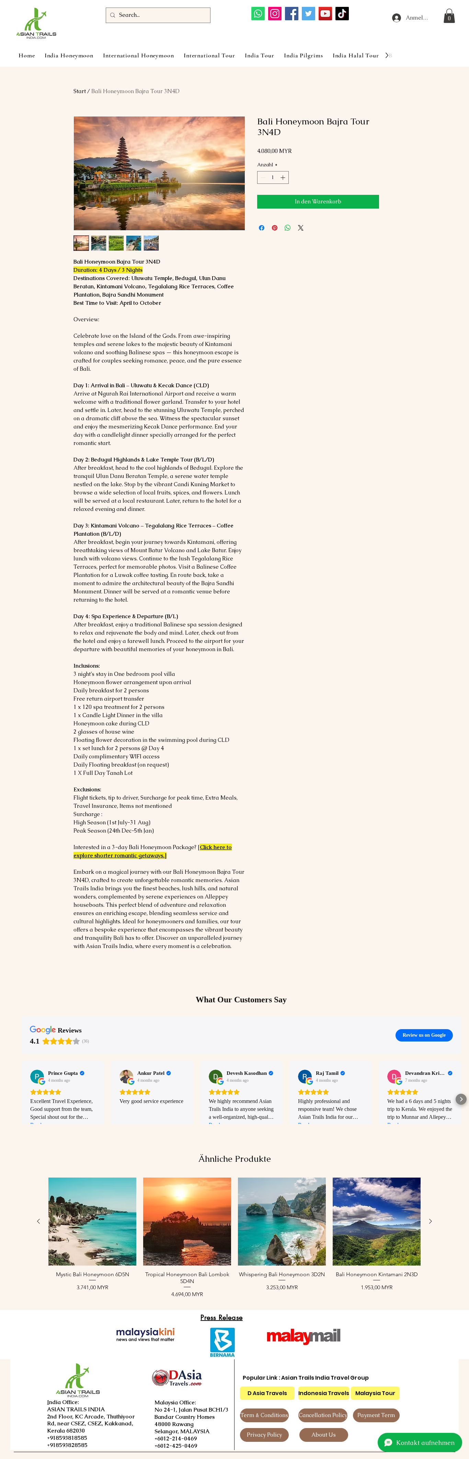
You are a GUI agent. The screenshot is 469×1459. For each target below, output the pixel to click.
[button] (449, 16)
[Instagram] (275, 13)
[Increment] (283, 177)
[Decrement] (262, 177)
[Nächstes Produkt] (430, 1221)
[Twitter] (308, 13)
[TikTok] (342, 13)
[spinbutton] (273, 177)
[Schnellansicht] (92, 1222)
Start (79, 91)
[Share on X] (301, 228)
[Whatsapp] (258, 13)
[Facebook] (291, 13)
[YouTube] (325, 13)
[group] (234, 1238)
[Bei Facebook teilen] (262, 228)
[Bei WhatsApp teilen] (288, 228)
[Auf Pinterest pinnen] (275, 228)
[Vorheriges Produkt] (38, 1221)
